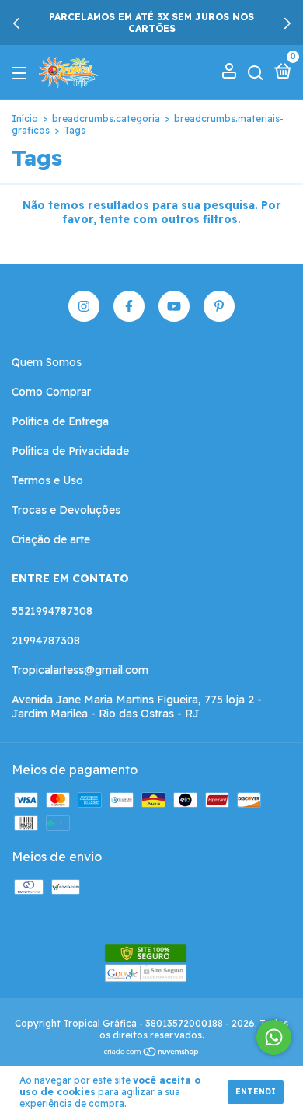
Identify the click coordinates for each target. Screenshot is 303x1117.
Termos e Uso (47, 480)
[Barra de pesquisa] (255, 72)
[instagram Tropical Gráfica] (83, 306)
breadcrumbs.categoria (106, 118)
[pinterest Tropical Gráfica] (219, 306)
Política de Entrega (60, 421)
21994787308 (46, 641)
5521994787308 (52, 611)
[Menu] (22, 72)
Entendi (255, 1092)
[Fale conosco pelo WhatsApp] (273, 1037)
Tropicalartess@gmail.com (80, 670)
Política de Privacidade (70, 451)
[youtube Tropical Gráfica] (174, 306)
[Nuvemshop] (151, 1052)
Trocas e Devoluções (66, 510)
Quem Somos (47, 362)
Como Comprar (51, 392)
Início (25, 118)
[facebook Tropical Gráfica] (129, 306)
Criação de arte (51, 539)
